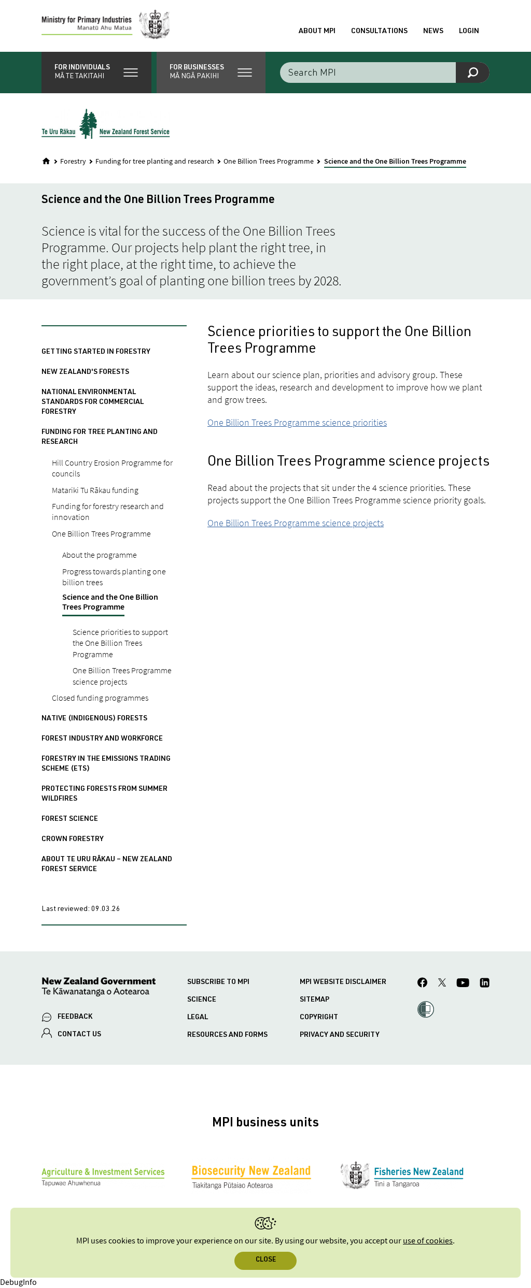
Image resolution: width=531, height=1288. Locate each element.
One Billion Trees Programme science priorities (297, 422)
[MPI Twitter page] (442, 984)
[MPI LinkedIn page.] (485, 984)
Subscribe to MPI (218, 982)
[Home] (46, 161)
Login (469, 31)
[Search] (473, 72)
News (433, 31)
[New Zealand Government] (98, 988)
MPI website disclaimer (343, 982)
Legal (197, 1017)
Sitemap (314, 1000)
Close (266, 1260)
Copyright (319, 1017)
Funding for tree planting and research (154, 161)
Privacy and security (340, 1035)
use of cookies (428, 1241)
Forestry (73, 161)
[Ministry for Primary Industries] (105, 25)
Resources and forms (227, 1035)
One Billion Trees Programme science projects (295, 523)
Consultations (379, 31)
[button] (96, 72)
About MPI (317, 31)
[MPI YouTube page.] (462, 984)
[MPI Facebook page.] (422, 984)
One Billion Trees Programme (268, 161)
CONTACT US (79, 1034)
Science (201, 1000)
